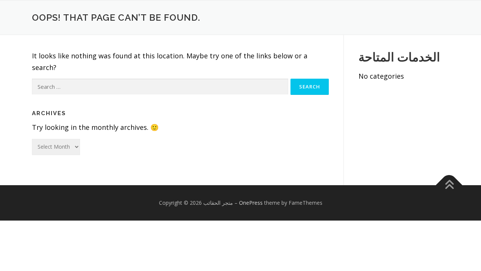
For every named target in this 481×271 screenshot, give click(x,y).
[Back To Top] (449, 185)
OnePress (251, 202)
